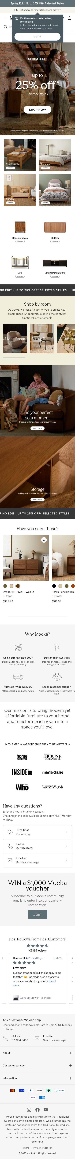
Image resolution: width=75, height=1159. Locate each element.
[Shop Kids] (55, 190)
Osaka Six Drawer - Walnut (18, 591)
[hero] (37, 88)
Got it (37, 36)
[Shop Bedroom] (55, 155)
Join (37, 914)
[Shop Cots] (20, 265)
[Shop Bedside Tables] (20, 230)
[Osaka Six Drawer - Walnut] (26, 558)
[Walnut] (17, 586)
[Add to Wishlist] (44, 540)
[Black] (54, 586)
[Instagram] (29, 1110)
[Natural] (11, 586)
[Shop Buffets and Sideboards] (55, 230)
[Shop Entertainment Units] (55, 265)
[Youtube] (46, 1110)
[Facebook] (37, 1110)
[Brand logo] (22, 756)
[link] (37, 998)
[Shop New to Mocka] (20, 155)
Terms (26, 1148)
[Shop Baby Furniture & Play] (20, 190)
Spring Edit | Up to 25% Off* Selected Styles (37, 3)
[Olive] (5, 586)
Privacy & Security (42, 1148)
